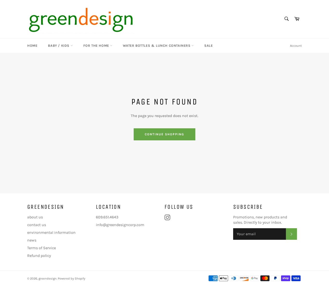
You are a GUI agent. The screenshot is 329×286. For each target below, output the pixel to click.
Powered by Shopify (71, 278)
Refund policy (39, 255)
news (31, 240)
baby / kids (59, 46)
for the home (96, 46)
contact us (36, 224)
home (32, 46)
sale (208, 46)
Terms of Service (41, 248)
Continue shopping (164, 134)
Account (296, 45)
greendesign (48, 278)
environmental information (51, 232)
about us (35, 217)
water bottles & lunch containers (157, 46)
